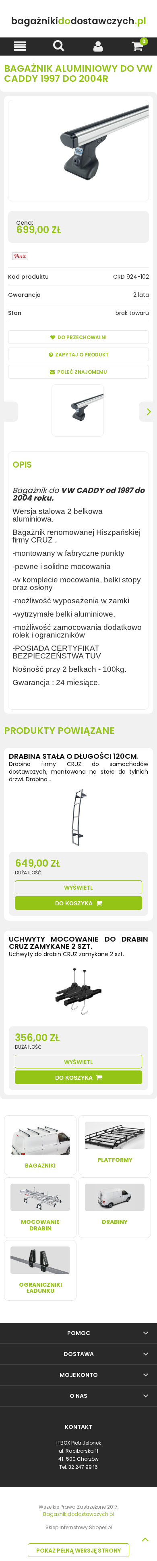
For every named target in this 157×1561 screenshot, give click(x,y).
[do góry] (145, 1539)
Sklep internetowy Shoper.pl (78, 1527)
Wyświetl (78, 888)
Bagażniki (40, 1165)
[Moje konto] (98, 46)
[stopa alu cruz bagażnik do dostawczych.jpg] (78, 410)
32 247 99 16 (83, 1467)
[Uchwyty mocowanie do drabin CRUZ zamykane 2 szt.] (78, 993)
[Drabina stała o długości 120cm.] (78, 819)
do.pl (78, 20)
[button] (19, 46)
